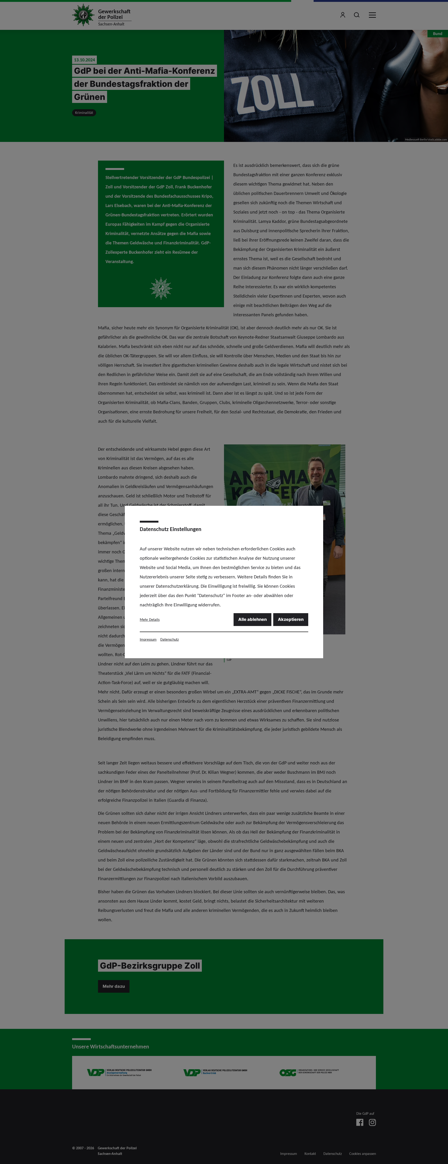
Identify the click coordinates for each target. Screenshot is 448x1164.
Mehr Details (150, 619)
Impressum (148, 639)
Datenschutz (169, 639)
